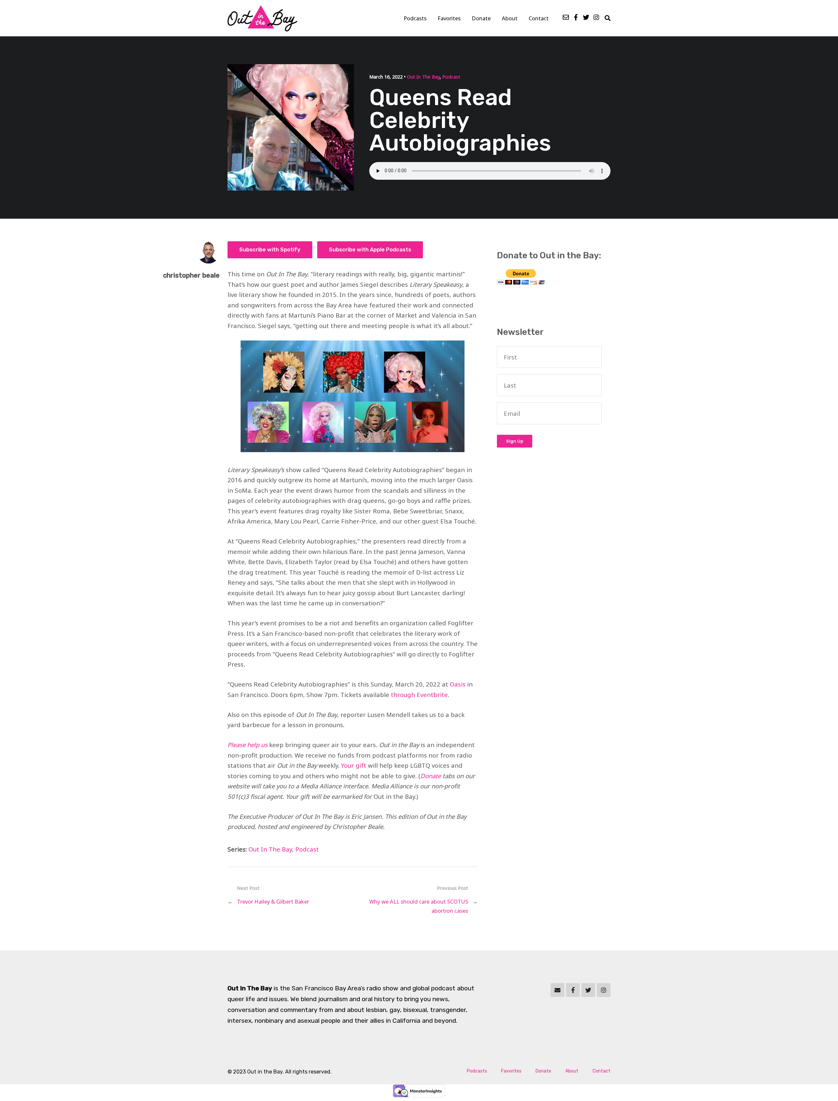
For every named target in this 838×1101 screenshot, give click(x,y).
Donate (481, 18)
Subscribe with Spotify (270, 250)
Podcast (451, 76)
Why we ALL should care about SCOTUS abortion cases (418, 906)
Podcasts (415, 18)
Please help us (247, 745)
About (510, 18)
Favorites (449, 18)
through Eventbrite (419, 694)
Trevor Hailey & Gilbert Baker (273, 901)
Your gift (353, 765)
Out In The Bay (423, 76)
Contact (539, 18)
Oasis (457, 684)
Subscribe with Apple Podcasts (370, 250)
